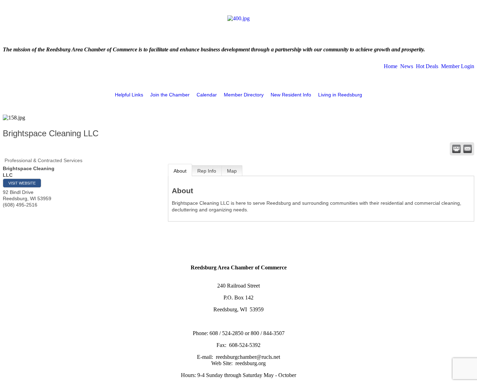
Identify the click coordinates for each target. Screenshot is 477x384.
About (180, 171)
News (406, 66)
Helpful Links (129, 94)
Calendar (207, 94)
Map (232, 171)
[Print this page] (456, 149)
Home (390, 66)
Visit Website (22, 183)
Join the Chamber (170, 94)
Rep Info (206, 171)
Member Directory (244, 94)
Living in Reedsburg (340, 94)
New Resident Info (291, 94)
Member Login (457, 66)
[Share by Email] (467, 149)
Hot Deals (427, 66)
